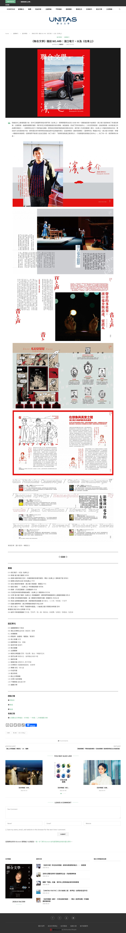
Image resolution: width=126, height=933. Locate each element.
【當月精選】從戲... (102, 788)
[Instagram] (59, 918)
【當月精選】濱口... (63, 788)
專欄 (29, 9)
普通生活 (79, 9)
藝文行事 (99, 9)
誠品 (11, 709)
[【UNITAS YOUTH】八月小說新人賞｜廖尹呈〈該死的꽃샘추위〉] (38, 891)
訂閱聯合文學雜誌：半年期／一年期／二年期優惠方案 (29, 717)
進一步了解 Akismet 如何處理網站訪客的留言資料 (53, 841)
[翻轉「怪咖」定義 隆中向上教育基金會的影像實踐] (38, 883)
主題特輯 (48, 9)
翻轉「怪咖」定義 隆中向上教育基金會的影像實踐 (61, 882)
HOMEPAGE (11, 9)
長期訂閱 (73, 926)
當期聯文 (21, 9)
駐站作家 (38, 9)
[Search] (120, 9)
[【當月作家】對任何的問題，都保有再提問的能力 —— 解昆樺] (38, 866)
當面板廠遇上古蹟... (26, 2)
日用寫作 (89, 9)
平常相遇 (59, 9)
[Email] (73, 918)
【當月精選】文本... (24, 788)
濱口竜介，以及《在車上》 (19, 733)
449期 (8, 733)
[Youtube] (66, 918)
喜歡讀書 (69, 9)
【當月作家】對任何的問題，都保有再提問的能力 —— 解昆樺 (64, 865)
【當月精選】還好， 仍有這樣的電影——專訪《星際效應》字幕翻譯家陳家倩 (66, 900)
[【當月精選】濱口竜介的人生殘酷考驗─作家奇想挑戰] (63, 772)
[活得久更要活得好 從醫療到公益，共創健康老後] (38, 874)
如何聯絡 (64, 926)
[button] (17, 1)
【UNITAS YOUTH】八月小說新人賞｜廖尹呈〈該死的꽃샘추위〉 (65, 890)
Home (7, 5)
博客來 (12, 700)
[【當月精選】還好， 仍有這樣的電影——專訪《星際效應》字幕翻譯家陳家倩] (38, 900)
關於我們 (41, 926)
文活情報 (109, 9)
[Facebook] (52, 918)
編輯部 (61, 44)
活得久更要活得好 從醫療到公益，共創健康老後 (59, 873)
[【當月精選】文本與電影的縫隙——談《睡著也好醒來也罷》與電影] (24, 772)
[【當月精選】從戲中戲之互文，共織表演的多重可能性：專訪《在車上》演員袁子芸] (102, 772)
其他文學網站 (52, 926)
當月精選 (24, 33)
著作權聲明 (84, 926)
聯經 (11, 704)
